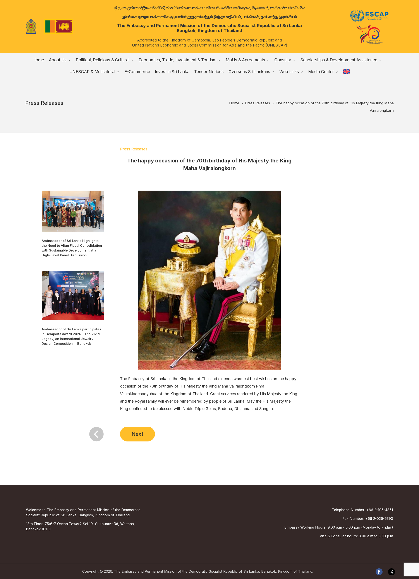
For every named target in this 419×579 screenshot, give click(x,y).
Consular (282, 60)
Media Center (321, 72)
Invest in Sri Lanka (172, 72)
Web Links (289, 72)
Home (38, 60)
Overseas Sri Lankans (249, 72)
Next (137, 434)
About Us (58, 60)
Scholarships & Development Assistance (339, 60)
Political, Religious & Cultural (102, 60)
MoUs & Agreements (245, 60)
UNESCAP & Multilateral (92, 72)
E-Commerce (137, 72)
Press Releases (133, 149)
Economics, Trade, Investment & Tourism (177, 60)
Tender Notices (209, 72)
